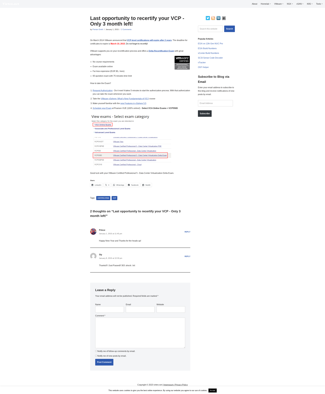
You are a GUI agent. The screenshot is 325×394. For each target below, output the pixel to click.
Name (98, 304)
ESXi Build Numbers (207, 48)
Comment (100, 316)
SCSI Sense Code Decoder (210, 58)
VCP (114, 198)
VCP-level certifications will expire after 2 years (149, 40)
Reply (187, 232)
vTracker (202, 62)
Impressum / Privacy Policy (176, 385)
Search (229, 29)
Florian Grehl (98, 29)
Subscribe (205, 113)
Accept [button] (212, 390)
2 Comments (126, 29)
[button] (270, 3)
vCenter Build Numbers (208, 53)
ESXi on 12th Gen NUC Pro (210, 43)
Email (128, 304)
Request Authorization (103, 90)
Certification (103, 198)
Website (160, 304)
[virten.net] (11, 3)
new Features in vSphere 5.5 (133, 103)
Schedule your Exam (102, 108)
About (254, 4)
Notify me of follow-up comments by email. (116, 351)
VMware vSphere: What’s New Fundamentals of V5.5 (125, 99)
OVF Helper (203, 67)
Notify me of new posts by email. (111, 356)
